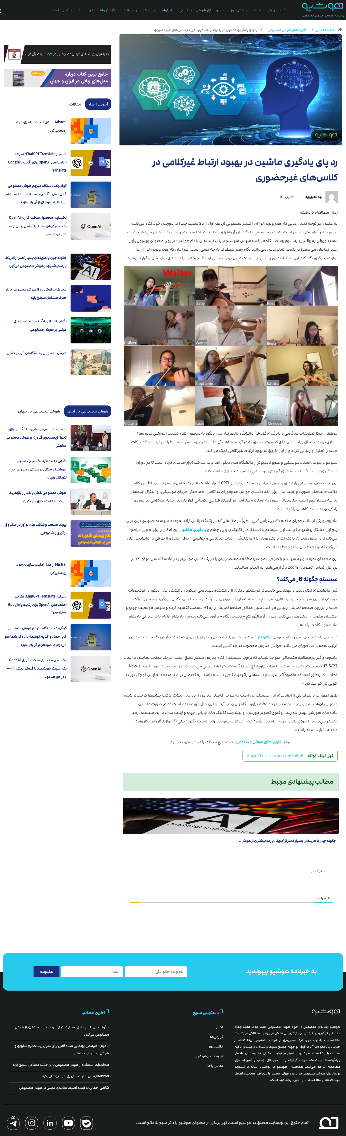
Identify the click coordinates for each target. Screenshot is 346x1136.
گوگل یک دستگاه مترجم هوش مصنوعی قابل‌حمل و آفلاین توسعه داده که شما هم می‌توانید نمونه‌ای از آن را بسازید (35, 194)
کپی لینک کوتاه (320, 756)
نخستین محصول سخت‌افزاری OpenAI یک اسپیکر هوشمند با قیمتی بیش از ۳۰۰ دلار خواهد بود (36, 226)
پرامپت (149, 10)
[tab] (98, 104)
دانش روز (239, 10)
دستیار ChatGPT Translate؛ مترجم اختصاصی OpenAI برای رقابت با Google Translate (37, 162)
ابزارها (167, 10)
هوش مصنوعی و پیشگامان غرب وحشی (36, 353)
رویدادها (129, 10)
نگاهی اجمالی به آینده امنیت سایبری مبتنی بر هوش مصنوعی (64, 1087)
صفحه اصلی (325, 30)
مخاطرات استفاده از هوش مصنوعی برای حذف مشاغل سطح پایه (60, 1064)
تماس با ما (62, 10)
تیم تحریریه (313, 197)
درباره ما (86, 10)
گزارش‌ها (107, 10)
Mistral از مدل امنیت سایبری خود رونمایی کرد (75, 1076)
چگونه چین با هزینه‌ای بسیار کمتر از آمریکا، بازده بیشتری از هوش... (286, 841)
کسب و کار (276, 10)
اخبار (257, 10)
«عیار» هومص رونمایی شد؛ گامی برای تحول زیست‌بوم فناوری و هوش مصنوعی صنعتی (36, 437)
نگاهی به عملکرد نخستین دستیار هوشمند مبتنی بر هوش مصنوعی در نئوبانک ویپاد (38, 469)
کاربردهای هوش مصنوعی (201, 10)
